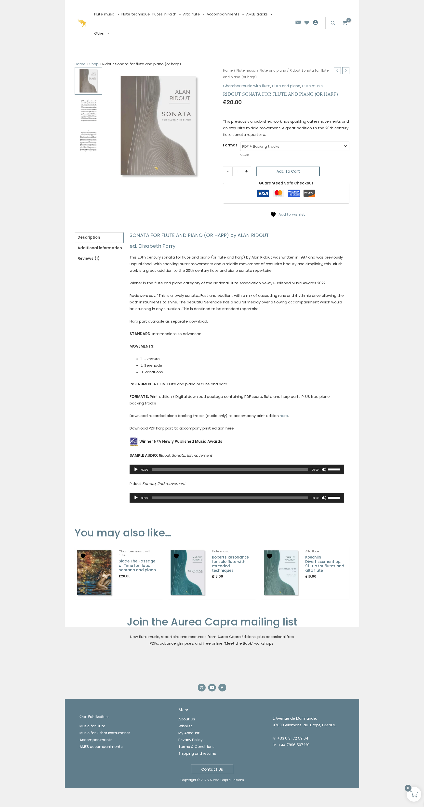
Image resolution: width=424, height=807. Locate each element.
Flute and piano (273, 70)
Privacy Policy (190, 739)
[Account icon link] (316, 22)
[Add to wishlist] (83, 556)
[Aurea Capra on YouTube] (212, 687)
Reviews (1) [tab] (89, 258)
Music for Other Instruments (105, 732)
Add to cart (288, 171)
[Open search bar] (334, 23)
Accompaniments (96, 739)
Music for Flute (93, 726)
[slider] (335, 469)
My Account (189, 732)
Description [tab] (89, 237)
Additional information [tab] (100, 247)
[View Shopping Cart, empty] (344, 23)
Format (230, 145)
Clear (244, 155)
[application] (117, 14)
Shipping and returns (197, 753)
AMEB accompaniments (101, 746)
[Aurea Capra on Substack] (202, 687)
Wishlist (185, 726)
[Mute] (323, 469)
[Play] (135, 469)
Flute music (246, 70)
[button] (212, 769)
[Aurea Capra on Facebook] (222, 687)
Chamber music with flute (246, 85)
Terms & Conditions (196, 746)
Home (80, 63)
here (284, 415)
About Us (186, 719)
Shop (94, 63)
